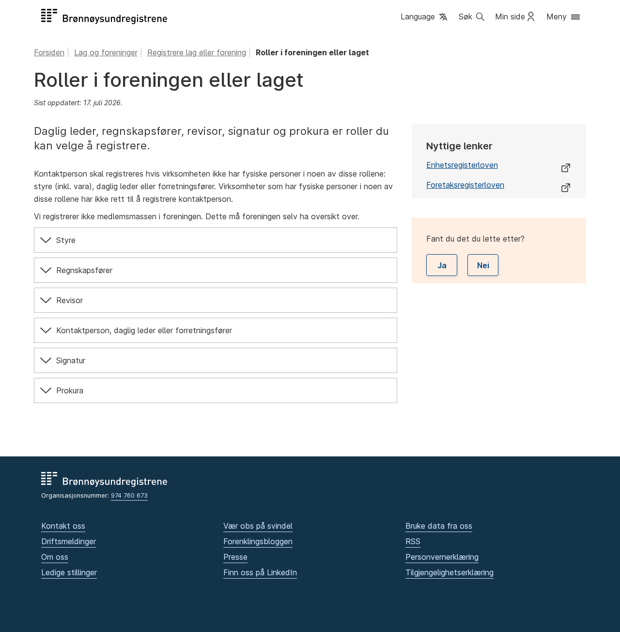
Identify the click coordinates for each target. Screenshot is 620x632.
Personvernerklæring (442, 557)
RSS (412, 541)
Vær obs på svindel (258, 526)
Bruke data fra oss (438, 526)
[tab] (215, 240)
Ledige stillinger (69, 572)
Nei (483, 265)
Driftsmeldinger (68, 541)
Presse (235, 557)
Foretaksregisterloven (465, 185)
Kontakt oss (63, 526)
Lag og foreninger (106, 52)
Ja (442, 265)
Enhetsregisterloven (462, 165)
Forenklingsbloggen (258, 541)
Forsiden (49, 52)
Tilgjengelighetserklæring (449, 572)
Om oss (54, 557)
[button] (425, 17)
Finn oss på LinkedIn (260, 572)
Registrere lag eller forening (196, 52)
